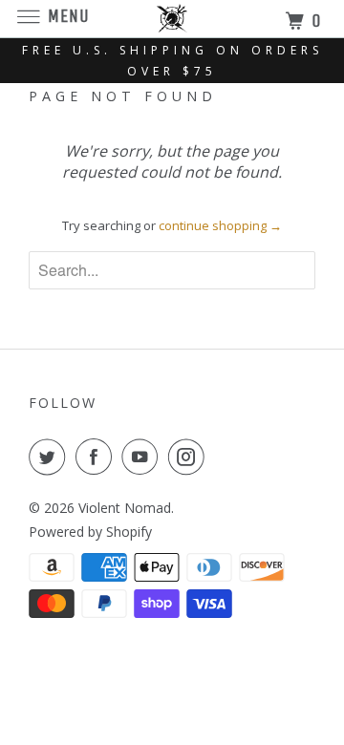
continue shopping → (220, 225)
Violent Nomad (124, 508)
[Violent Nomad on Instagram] (190, 456)
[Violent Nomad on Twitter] (51, 456)
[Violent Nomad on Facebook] (97, 456)
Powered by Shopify (90, 531)
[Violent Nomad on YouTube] (143, 456)
